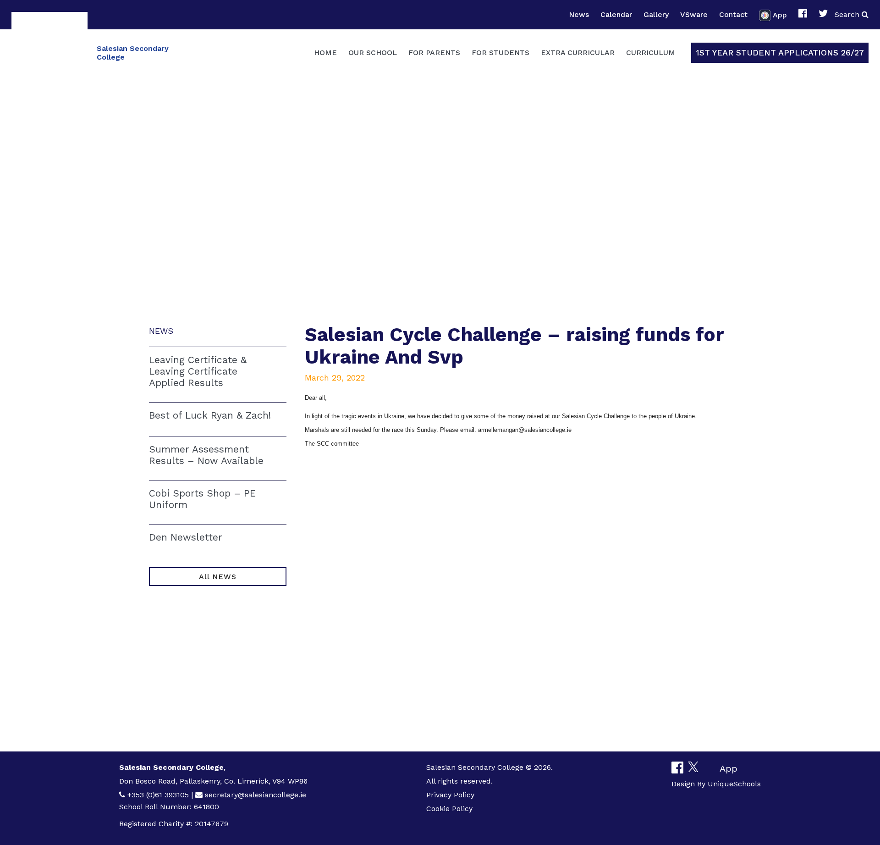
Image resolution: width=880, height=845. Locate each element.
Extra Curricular (578, 52)
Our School (372, 52)
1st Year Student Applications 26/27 (780, 52)
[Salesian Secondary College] (49, 51)
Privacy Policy (450, 794)
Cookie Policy (449, 808)
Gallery (656, 14)
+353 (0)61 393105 (158, 794)
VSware (694, 14)
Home (325, 52)
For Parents (434, 52)
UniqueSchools (734, 783)
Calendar (616, 14)
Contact (733, 14)
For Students (500, 52)
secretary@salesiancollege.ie (255, 794)
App (780, 14)
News (579, 14)
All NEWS (217, 576)
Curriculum (650, 52)
